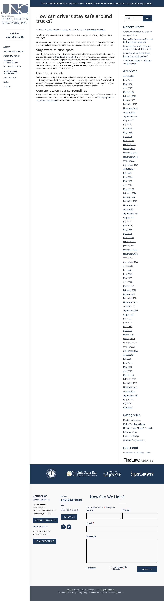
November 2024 (130, 156)
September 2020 (130, 350)
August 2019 (128, 399)
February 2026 (129, 96)
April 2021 (127, 330)
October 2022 (129, 257)
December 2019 (130, 383)
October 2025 (129, 112)
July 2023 (127, 221)
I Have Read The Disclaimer (120, 568)
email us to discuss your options (139, 3)
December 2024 (130, 152)
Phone (125, 510)
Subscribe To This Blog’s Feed (136, 452)
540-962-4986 (15, 36)
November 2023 (130, 205)
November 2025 (130, 108)
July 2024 (127, 173)
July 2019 (127, 403)
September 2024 (130, 165)
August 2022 (128, 266)
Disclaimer (91, 567)
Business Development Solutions (102, 592)
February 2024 (129, 193)
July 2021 (127, 318)
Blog (6, 82)
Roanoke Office (44, 541)
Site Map (71, 592)
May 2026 (127, 84)
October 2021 (129, 306)
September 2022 (130, 262)
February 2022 (129, 290)
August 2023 (128, 217)
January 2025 (129, 148)
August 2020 (128, 355)
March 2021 (128, 334)
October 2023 (129, 209)
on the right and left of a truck (64, 57)
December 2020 (130, 342)
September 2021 (130, 310)
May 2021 (127, 326)
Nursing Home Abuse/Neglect (10, 72)
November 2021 (130, 302)
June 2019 (127, 407)
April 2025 (127, 136)
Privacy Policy (81, 592)
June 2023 (127, 225)
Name (89, 510)
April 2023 (127, 233)
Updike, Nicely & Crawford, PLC (59, 29)
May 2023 (127, 229)
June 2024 (127, 177)
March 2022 (128, 286)
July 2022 (127, 270)
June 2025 (127, 128)
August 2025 (128, 120)
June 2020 (127, 363)
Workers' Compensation (134, 440)
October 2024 (129, 160)
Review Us (69, 517)
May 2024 (127, 181)
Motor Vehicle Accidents (94, 29)
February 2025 (129, 144)
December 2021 (130, 298)
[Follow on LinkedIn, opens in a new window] (69, 526)
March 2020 (128, 375)
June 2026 (127, 80)
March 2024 (128, 189)
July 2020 (127, 359)
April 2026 (127, 88)
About (6, 47)
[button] (161, 583)
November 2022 (130, 253)
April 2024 (127, 185)
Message (91, 536)
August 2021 (128, 314)
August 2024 (128, 169)
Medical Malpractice (13, 51)
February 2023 (129, 241)
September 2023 (130, 213)
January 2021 (129, 338)
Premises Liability (131, 436)
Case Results (9, 78)
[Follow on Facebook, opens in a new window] (63, 526)
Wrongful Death (12, 67)
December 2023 (130, 201)
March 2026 (128, 92)
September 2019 (130, 395)
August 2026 (128, 76)
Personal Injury (11, 56)
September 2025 (130, 116)
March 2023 (128, 237)
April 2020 (127, 371)
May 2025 (127, 132)
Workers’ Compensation (10, 61)
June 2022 (127, 274)
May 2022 (127, 278)
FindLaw (120, 592)
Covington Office (45, 520)
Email (90, 523)
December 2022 (130, 249)
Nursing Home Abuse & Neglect (137, 428)
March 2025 (128, 140)
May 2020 (127, 367)
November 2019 (130, 387)
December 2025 (130, 104)
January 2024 (129, 197)
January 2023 (129, 245)
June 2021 (127, 322)
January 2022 (129, 294)
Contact (7, 86)
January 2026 (129, 100)
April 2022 (127, 282)
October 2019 (129, 391)
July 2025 (127, 124)
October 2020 (129, 347)
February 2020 (129, 379)
